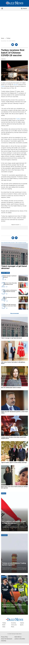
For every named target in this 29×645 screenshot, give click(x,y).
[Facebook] (12, 44)
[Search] (21, 8)
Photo (12, 626)
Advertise (3, 640)
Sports (21, 624)
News (2, 38)
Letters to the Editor (19, 638)
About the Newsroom (6, 638)
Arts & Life (14, 624)
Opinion (22, 622)
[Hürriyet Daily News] (14, 3)
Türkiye (8, 38)
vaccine (15, 84)
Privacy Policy (4, 636)
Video (3, 626)
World (3, 624)
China (2, 86)
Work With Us (17, 636)
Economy (13, 622)
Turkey (18, 118)
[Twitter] (16, 44)
